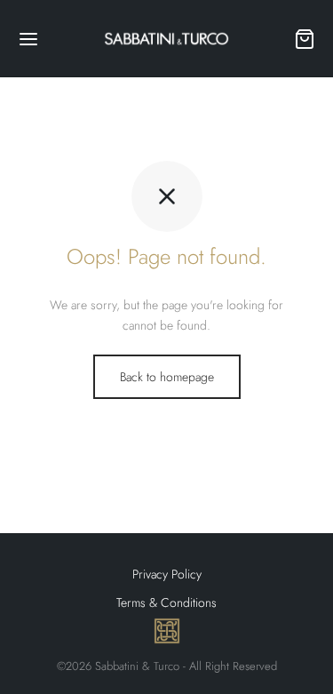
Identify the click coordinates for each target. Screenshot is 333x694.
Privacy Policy (167, 574)
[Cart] (304, 39)
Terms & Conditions (166, 602)
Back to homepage (167, 377)
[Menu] (28, 39)
